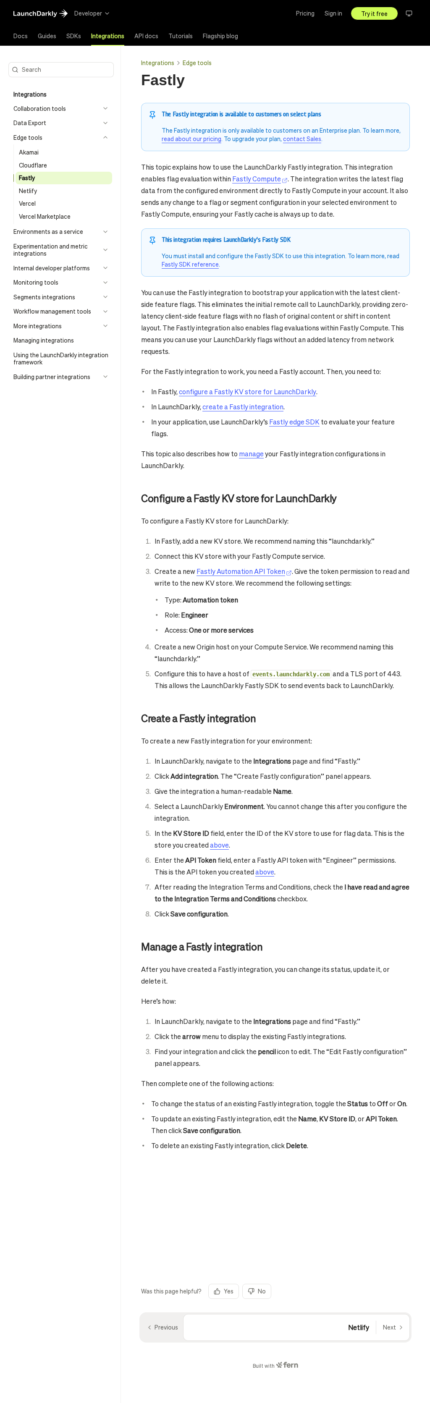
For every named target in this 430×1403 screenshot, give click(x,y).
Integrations (157, 62)
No (262, 1291)
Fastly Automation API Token (241, 571)
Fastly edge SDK (294, 421)
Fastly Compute (256, 178)
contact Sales (302, 138)
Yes (228, 1291)
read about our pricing (191, 138)
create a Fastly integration (242, 406)
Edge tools (197, 62)
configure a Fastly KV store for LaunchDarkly (247, 391)
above (219, 844)
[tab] (20, 36)
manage (251, 453)
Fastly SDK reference (190, 264)
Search (31, 69)
